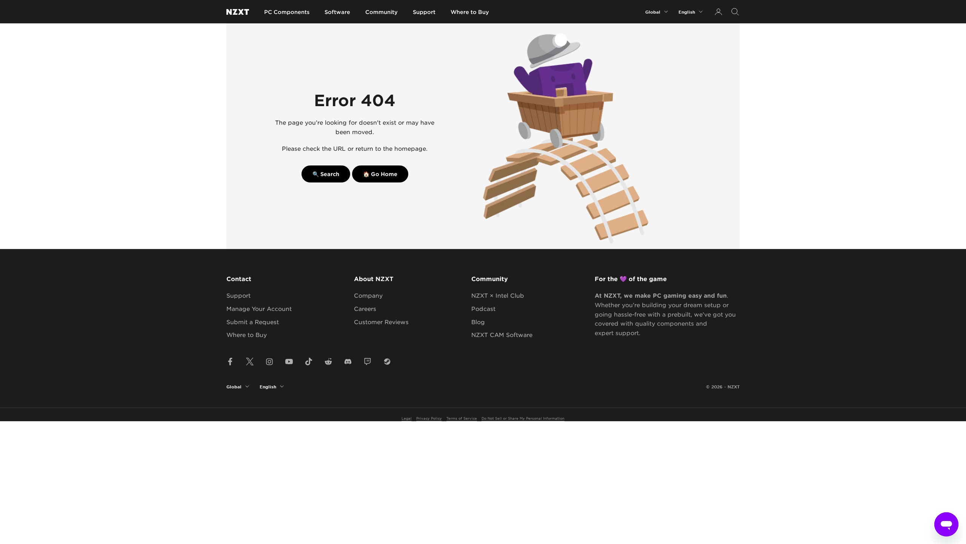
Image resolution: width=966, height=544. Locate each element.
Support (424, 12)
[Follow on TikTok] (308, 361)
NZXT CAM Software (501, 334)
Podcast (483, 308)
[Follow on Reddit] (328, 361)
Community (381, 12)
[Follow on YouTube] (289, 361)
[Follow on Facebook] (230, 361)
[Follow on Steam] (387, 361)
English (686, 11)
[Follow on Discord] (348, 361)
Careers (365, 308)
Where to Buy (470, 12)
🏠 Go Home (380, 174)
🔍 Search (325, 174)
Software (337, 12)
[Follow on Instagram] (269, 361)
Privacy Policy (429, 418)
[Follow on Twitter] (250, 361)
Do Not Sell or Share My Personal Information (523, 418)
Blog (478, 321)
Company (368, 295)
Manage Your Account (259, 308)
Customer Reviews (381, 321)
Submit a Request (252, 321)
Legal (406, 418)
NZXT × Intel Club (497, 295)
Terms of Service (461, 418)
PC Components (286, 12)
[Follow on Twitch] (367, 361)
